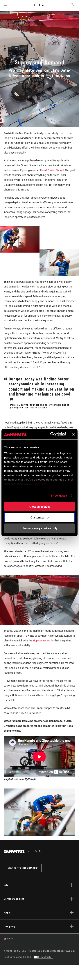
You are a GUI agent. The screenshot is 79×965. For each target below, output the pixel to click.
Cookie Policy (38, 484)
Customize (37, 517)
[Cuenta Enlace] (72, 5)
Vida (39, 5)
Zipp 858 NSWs (41, 640)
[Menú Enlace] (5, 5)
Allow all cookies (39, 506)
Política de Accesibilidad (17, 957)
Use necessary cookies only (39, 528)
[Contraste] (36, 957)
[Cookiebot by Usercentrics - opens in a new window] (50, 434)
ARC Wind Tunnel (54, 170)
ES (8, 938)
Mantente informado (23, 868)
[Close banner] (73, 434)
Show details (59, 495)
